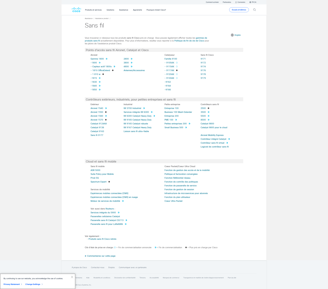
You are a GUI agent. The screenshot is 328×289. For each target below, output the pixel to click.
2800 (126, 59)
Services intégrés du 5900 (103, 212)
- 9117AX (169, 70)
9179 (203, 78)
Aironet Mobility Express (212, 135)
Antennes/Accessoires (134, 70)
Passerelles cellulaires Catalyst (105, 216)
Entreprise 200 (172, 116)
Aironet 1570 (97, 120)
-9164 (168, 86)
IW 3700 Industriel (132, 108)
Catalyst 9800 (207, 124)
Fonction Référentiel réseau (177, 178)
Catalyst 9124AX (99, 124)
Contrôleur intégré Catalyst (213, 139)
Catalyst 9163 (97, 131)
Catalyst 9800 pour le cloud (214, 127)
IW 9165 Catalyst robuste (136, 124)
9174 (203, 66)
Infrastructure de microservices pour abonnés (186, 193)
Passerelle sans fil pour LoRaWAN (107, 224)
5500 (203, 116)
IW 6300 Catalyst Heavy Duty (137, 116)
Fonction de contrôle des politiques (181, 182)
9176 (203, 70)
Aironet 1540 (97, 108)
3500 (203, 112)
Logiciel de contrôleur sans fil (215, 147)
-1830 (94, 82)
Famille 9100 (171, 59)
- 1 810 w (95, 74)
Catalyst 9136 (97, 127)
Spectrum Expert (98, 182)
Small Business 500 (174, 127)
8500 (203, 120)
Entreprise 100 (172, 108)
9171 (203, 59)
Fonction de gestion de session (179, 189)
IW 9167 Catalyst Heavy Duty (137, 127)
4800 (126, 66)
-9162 (168, 82)
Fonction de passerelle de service (181, 186)
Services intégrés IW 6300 (136, 112)
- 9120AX (169, 74)
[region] (37, 281)
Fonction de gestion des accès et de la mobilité (187, 170)
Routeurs (110, 209)
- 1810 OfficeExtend (100, 70)
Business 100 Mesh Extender (178, 112)
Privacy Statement (12, 284)
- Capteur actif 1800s (101, 66)
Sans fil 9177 (97, 135)
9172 (203, 63)
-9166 (168, 90)
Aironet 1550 (97, 112)
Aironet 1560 (97, 116)
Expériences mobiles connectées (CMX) (109, 193)
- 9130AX (169, 78)
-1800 (94, 63)
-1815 (94, 78)
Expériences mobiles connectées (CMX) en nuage (114, 197)
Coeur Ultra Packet (173, 201)
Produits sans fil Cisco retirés (102, 239)
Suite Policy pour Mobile (102, 174)
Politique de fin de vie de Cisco (189, 41)
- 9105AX (169, 63)
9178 (203, 74)
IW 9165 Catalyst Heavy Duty (137, 120)
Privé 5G (95, 178)
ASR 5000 (95, 170)
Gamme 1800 (97, 59)
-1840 (94, 86)
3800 (126, 63)
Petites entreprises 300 (176, 124)
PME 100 (169, 120)
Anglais (237, 35)
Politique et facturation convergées (181, 174)
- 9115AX (169, 66)
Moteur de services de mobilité (105, 201)
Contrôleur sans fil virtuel (212, 143)
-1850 (94, 90)
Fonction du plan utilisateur (177, 197)
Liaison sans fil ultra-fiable (136, 131)
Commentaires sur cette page (100, 256)
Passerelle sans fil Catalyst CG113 (107, 220)
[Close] (72, 277)
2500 (203, 108)
